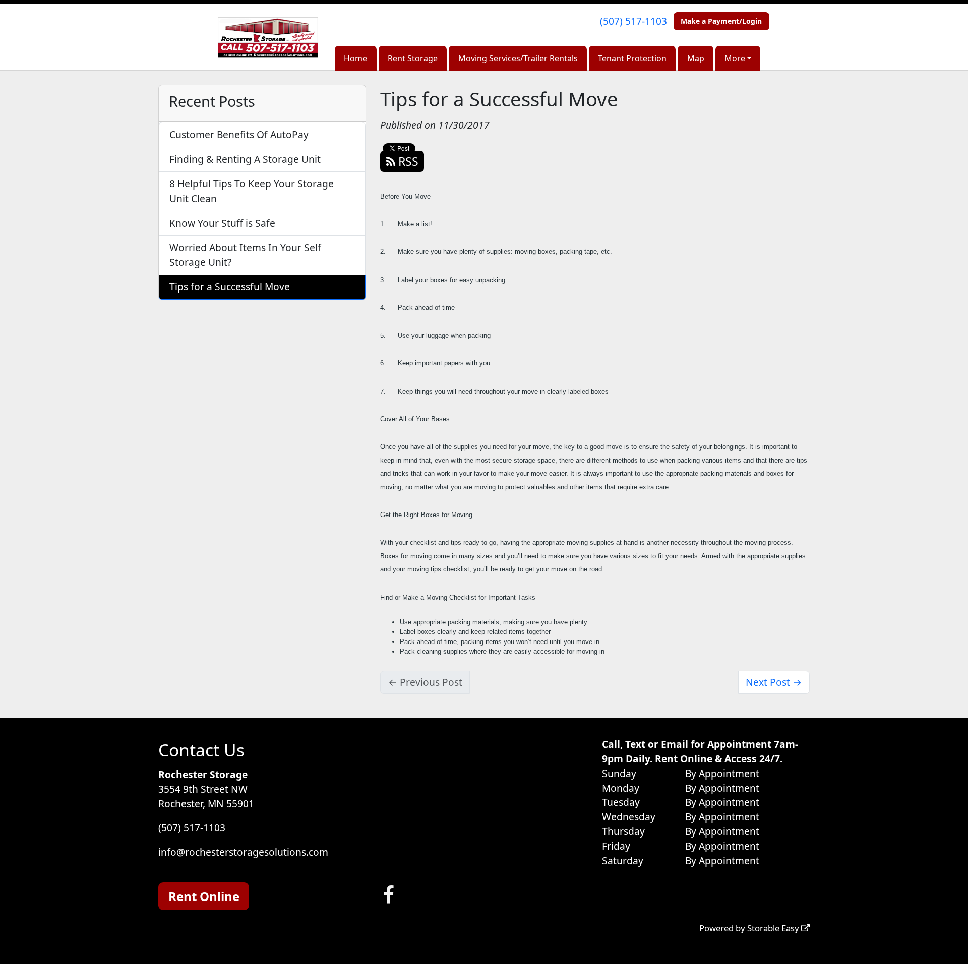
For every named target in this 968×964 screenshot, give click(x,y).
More (734, 58)
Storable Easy (774, 928)
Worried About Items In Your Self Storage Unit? (245, 255)
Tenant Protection (632, 58)
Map (695, 58)
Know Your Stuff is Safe (222, 223)
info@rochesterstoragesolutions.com (243, 852)
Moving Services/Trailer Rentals (518, 58)
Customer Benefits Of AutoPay (239, 134)
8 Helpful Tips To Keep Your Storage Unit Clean (251, 191)
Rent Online (203, 896)
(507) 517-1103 (633, 21)
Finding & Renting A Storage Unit (245, 159)
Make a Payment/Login (721, 21)
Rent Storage (413, 58)
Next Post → (774, 682)
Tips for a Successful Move (229, 286)
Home (355, 58)
